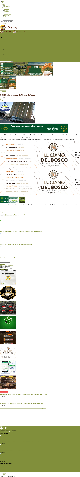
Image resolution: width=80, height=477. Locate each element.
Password (11, 263)
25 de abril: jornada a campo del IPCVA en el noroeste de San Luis (14, 214)
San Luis (4, 2)
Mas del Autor (12, 218)
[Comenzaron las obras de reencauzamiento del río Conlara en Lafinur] (2, 447)
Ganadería (6, 10)
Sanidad (4, 469)
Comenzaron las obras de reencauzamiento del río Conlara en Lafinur (16, 399)
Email (11, 268)
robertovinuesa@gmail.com (8, 431)
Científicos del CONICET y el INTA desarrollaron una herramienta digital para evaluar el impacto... (23, 408)
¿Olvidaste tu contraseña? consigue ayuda (7, 265)
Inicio (3, 1)
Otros (3, 12)
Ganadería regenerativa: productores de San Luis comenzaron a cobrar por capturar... (20, 441)
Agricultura (6, 9)
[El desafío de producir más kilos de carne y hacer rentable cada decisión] (6, 242)
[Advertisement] (32, 418)
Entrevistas (6, 15)
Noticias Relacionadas (4, 218)
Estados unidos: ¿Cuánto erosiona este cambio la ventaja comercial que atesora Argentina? (21, 403)
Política (4, 470)
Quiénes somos (5, 17)
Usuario (11, 261)
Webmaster (4, 473)
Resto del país (7, 6)
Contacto (4, 16)
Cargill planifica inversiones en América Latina (11, 215)
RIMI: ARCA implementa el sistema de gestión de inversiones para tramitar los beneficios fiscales (21, 231)
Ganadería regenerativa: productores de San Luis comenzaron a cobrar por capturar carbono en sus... (24, 394)
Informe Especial (7, 14)
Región (3, 4)
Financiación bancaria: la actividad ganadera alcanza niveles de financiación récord (18, 257)
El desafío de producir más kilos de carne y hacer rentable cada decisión (16, 244)
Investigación (5, 471)
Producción (4, 7)
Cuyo (5, 5)
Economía (4, 90)
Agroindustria (7, 11)
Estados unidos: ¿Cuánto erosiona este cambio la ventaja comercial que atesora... (19, 459)
